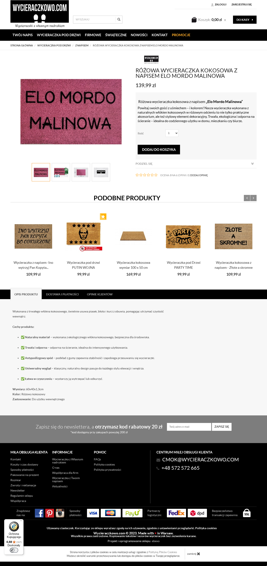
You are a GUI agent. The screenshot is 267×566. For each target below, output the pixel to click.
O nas (55, 467)
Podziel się (144, 163)
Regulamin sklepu (21, 495)
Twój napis (23, 35)
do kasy (243, 19)
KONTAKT (160, 35)
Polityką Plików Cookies (163, 552)
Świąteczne (116, 35)
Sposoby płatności (22, 469)
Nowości (139, 35)
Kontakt (15, 459)
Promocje (181, 35)
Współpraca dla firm (65, 472)
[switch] (14, 550)
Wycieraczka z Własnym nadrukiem (67, 461)
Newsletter (17, 490)
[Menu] (21, 521)
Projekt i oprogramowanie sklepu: (134, 541)
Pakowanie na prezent (24, 475)
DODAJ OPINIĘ (199, 175)
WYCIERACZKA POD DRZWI (59, 35)
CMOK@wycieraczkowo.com (200, 459)
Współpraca (18, 501)
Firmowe (93, 35)
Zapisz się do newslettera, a (99, 429)
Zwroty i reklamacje (23, 485)
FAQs (97, 459)
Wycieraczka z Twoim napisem (66, 479)
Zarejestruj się (242, 4)
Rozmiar (15, 480)
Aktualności (60, 486)
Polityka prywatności (107, 469)
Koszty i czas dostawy (24, 464)
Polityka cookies (104, 464)
